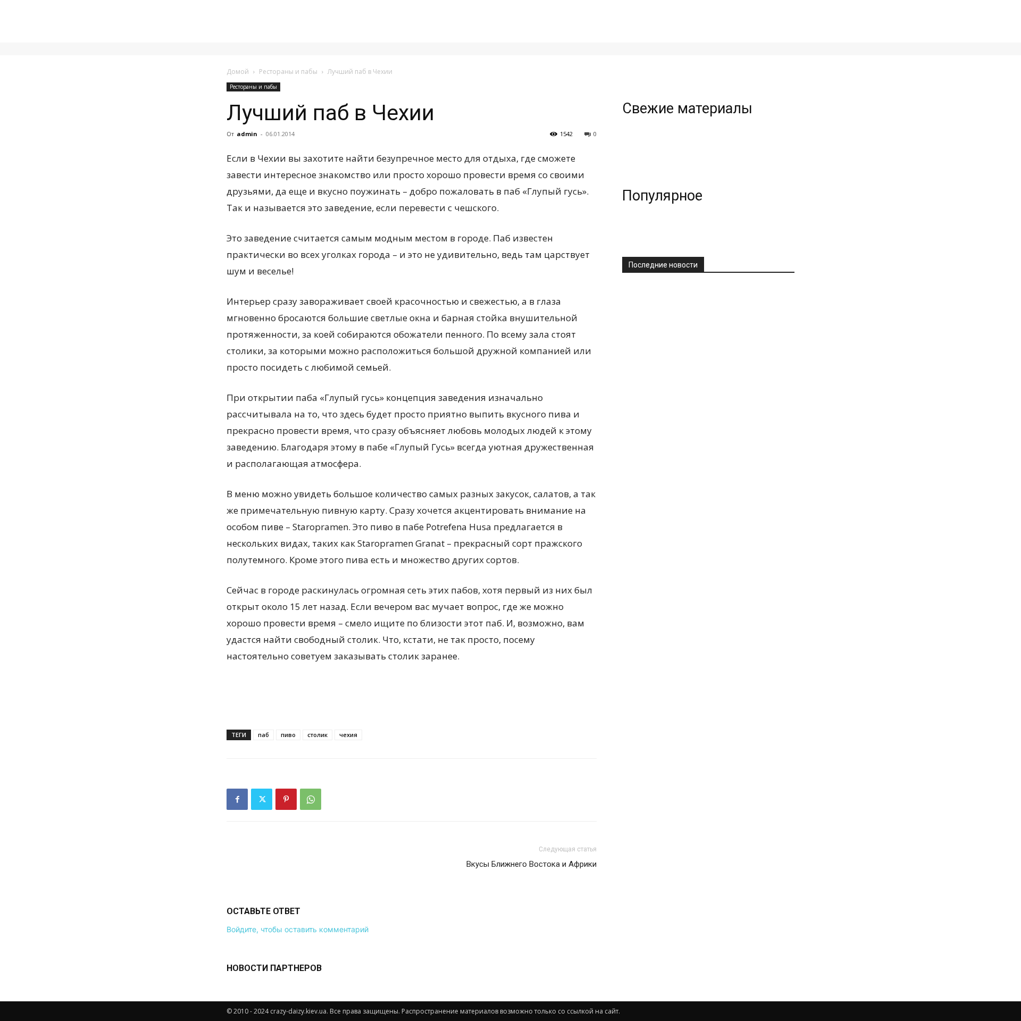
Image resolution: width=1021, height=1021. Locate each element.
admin (247, 134)
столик (317, 735)
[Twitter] (261, 799)
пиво (288, 735)
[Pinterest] (286, 799)
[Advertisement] (411, 694)
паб (263, 735)
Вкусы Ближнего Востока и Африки (531, 864)
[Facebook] (237, 799)
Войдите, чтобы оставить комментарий (298, 929)
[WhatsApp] (310, 799)
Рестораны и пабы (288, 71)
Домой (238, 71)
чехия (348, 735)
